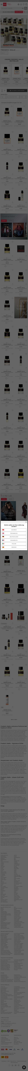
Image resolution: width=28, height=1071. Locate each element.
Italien (14, 543)
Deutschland (14, 536)
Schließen (26, 522)
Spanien (14, 547)
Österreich (14, 533)
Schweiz (14, 529)
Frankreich (14, 540)
